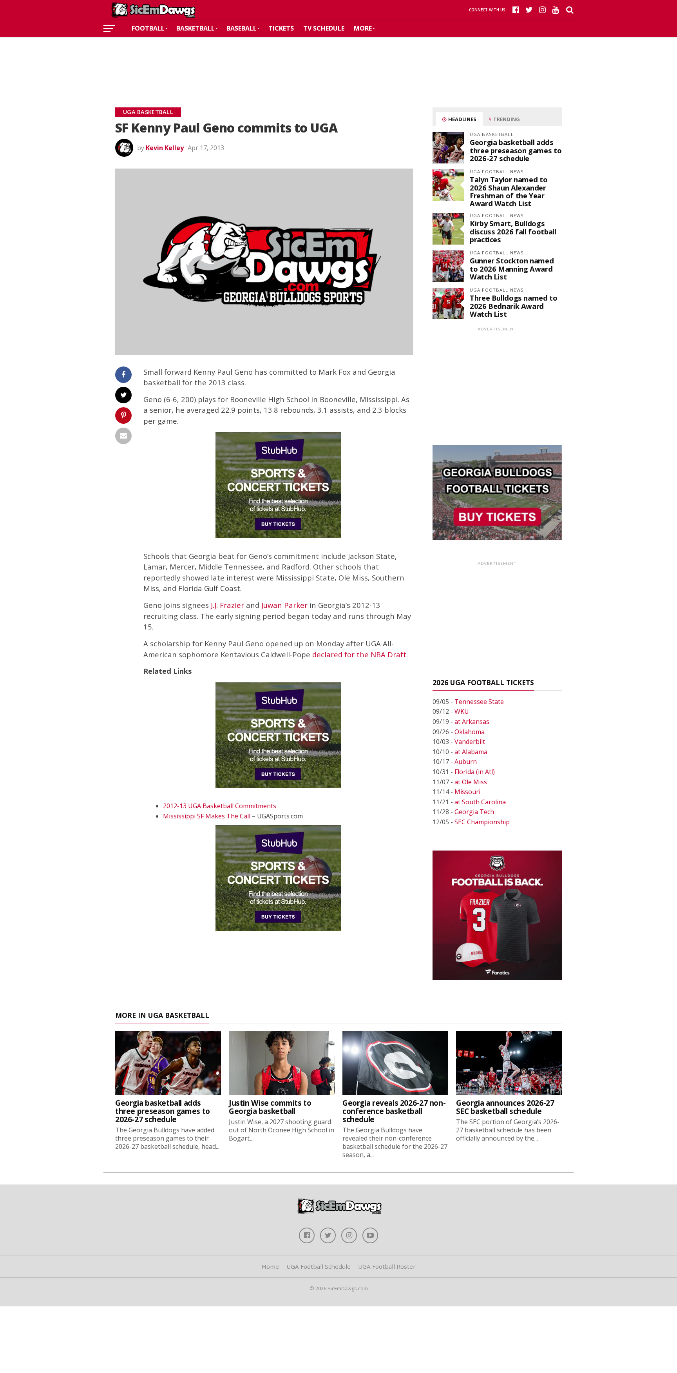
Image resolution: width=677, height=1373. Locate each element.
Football (148, 28)
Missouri (467, 791)
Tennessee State (479, 701)
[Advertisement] (338, 60)
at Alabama (470, 751)
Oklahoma (469, 731)
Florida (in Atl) (474, 771)
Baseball (241, 28)
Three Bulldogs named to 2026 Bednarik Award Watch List (514, 305)
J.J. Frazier (227, 605)
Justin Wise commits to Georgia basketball (270, 1106)
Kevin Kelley (165, 147)
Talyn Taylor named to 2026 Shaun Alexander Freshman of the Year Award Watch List (508, 191)
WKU (461, 711)
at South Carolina (480, 802)
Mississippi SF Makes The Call (206, 816)
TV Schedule (323, 28)
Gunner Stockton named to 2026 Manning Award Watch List (512, 268)
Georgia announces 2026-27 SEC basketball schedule (505, 1106)
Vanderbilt (469, 741)
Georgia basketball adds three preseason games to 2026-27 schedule (515, 150)
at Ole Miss (470, 782)
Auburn (465, 761)
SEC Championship (482, 822)
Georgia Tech (474, 811)
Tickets (281, 28)
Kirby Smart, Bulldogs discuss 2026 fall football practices (513, 231)
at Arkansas (471, 721)
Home (270, 1266)
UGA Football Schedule (318, 1266)
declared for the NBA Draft (359, 654)
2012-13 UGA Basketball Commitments (219, 806)
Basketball (195, 28)
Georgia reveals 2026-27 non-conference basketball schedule (393, 1111)
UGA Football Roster (387, 1266)
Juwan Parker (284, 605)
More (363, 28)
